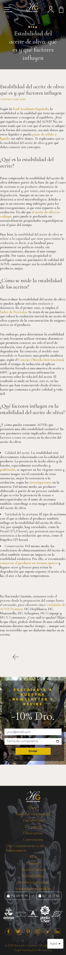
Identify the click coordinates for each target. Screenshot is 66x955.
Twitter (18, 931)
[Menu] (7, 9)
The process (33, 826)
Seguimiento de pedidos (33, 888)
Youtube (47, 931)
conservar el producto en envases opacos (29, 563)
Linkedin (57, 931)
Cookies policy (42, 950)
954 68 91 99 (19, 896)
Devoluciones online (33, 882)
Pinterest (28, 931)
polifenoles (7, 470)
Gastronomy (33, 839)
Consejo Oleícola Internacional (40, 360)
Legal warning (23, 950)
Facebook (8, 931)
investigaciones (41, 482)
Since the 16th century (33, 814)
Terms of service (33, 869)
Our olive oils (33, 820)
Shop (33, 807)
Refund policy (33, 876)
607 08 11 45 (50, 896)
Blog (33, 856)
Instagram (37, 931)
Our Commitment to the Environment (25, 848)
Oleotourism (33, 833)
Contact (33, 863)
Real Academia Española (30, 109)
